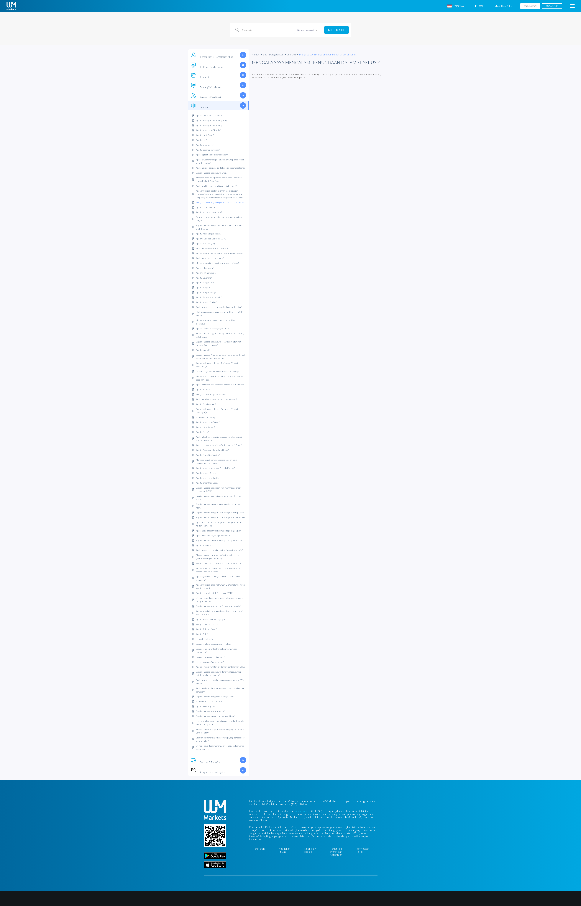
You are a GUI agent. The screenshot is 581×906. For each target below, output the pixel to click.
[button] (467, 6)
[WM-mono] (11, 6)
